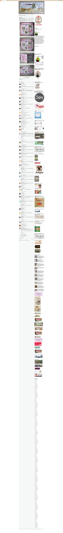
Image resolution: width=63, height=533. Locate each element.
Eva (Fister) (22, 175)
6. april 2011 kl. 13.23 (23, 236)
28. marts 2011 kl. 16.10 (23, 110)
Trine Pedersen (22, 132)
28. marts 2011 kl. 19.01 (23, 140)
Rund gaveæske (39, 259)
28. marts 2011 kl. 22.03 (23, 166)
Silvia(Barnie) (22, 224)
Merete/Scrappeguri (23, 164)
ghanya (21, 100)
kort (21, 79)
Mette (21, 107)
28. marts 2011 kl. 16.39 (23, 113)
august (35, 388)
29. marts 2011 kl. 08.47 (23, 194)
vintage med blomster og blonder (40, 277)
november (36, 395)
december (36, 385)
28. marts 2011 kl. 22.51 (23, 181)
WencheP (22, 141)
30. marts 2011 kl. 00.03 (23, 226)
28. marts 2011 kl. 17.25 (23, 116)
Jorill (21, 216)
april (35, 382)
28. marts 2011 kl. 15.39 (23, 99)
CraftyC (21, 200)
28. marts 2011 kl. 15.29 (23, 92)
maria (21, 111)
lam (21, 152)
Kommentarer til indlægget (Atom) (26, 240)
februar (35, 402)
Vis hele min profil (37, 44)
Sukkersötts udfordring (26, 18)
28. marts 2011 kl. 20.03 (23, 151)
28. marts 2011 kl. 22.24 (23, 174)
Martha (21, 128)
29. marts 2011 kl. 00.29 (23, 187)
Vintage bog (39, 263)
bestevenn (22, 117)
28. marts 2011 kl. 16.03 (23, 106)
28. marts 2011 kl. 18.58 (23, 131)
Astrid (21, 227)
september (36, 387)
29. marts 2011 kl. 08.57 (23, 199)
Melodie (22, 188)
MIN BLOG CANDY (40, 270)
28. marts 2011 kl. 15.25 (23, 88)
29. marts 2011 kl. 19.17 (23, 215)
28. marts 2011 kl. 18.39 (23, 124)
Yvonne (21, 195)
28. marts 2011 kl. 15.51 (23, 102)
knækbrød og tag (39, 255)
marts (35, 392)
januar (35, 384)
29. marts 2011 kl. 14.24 (23, 203)
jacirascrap (22, 145)
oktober (35, 405)
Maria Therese (22, 125)
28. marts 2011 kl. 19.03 (23, 144)
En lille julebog (39, 285)
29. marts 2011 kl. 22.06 (23, 223)
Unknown (22, 93)
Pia (39, 32)
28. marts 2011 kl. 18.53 (23, 127)
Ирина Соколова (23, 114)
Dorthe (21, 89)
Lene (21, 103)
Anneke (21, 182)
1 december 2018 (39, 281)
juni (35, 380)
